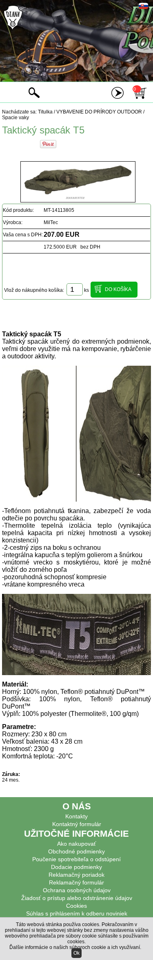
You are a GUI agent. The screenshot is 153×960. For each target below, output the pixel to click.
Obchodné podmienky (76, 851)
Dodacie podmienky (76, 867)
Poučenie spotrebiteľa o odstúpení (76, 859)
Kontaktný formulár (76, 824)
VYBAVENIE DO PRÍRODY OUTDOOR (99, 112)
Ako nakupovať (76, 843)
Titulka (45, 112)
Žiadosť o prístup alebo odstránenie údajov (76, 898)
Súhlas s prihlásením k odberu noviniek (76, 913)
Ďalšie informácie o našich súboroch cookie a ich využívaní (74, 947)
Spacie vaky (15, 117)
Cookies (76, 905)
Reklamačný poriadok (76, 874)
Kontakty (76, 816)
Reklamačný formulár (76, 882)
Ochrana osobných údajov (77, 890)
